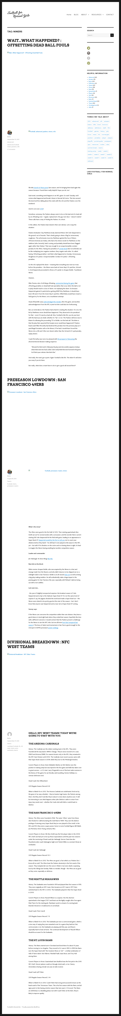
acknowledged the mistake (52, 302)
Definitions (92, 83)
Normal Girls (92, 91)
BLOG (76, 15)
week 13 (103, 158)
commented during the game (65, 283)
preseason (10, 486)
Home (69, 15)
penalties (97, 138)
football (16, 144)
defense (90, 128)
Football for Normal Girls (14, 1007)
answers (106, 121)
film (109, 128)
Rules (90, 99)
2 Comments (11, 149)
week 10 (90, 158)
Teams (9, 481)
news (94, 134)
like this (50, 559)
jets (107, 131)
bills (94, 124)
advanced (10, 144)
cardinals (10, 746)
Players (91, 93)
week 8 (109, 154)
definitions (98, 128)
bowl (99, 124)
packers (14, 146)
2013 (89, 121)
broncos (105, 124)
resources (95, 144)
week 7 (102, 154)
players (110, 138)
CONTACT (110, 15)
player (104, 138)
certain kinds (63, 249)
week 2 (105, 151)
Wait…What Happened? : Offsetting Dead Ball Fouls (38, 42)
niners (9, 146)
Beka (9, 136)
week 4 (90, 154)
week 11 (97, 158)
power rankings (53, 628)
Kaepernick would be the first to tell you (52, 540)
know (89, 134)
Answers (91, 79)
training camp (92, 151)
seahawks (10, 750)
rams (16, 748)
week (100, 151)
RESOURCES (96, 15)
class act (67, 575)
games (96, 131)
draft (104, 128)
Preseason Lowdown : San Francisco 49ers (36, 382)
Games (91, 85)
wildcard (90, 161)
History (91, 87)
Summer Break (93, 101)
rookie (102, 144)
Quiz (90, 95)
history (102, 131)
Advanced (10, 142)
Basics (90, 81)
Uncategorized (93, 105)
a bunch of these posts (40, 187)
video (90, 107)
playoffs (90, 141)
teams (16, 486)
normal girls (105, 134)
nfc (20, 746)
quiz (89, 144)
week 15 (110, 158)
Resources (91, 97)
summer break (92, 148)
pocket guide (98, 141)
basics (90, 124)
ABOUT (84, 15)
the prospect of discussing (65, 339)
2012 (41, 209)
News (90, 89)
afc (101, 121)
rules (107, 144)
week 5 (96, 154)
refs (18, 146)
